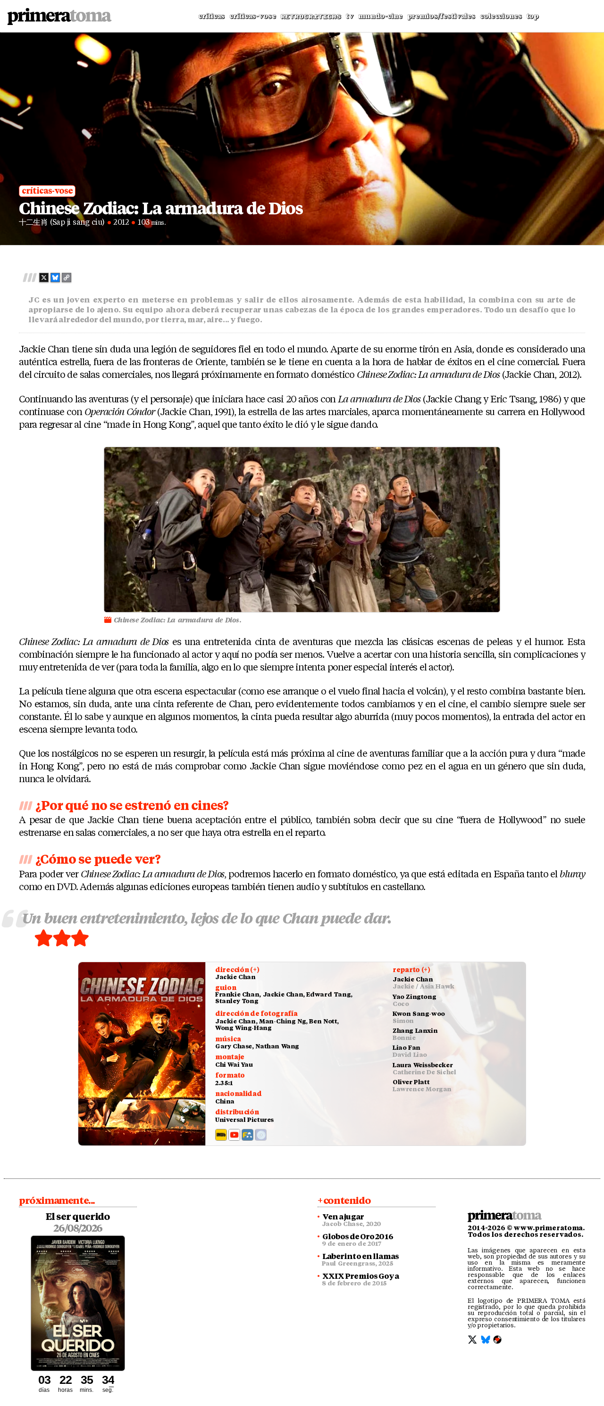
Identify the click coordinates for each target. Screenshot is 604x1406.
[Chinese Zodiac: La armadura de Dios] (142, 1053)
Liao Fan (406, 1047)
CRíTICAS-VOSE (252, 16)
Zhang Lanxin (415, 1030)
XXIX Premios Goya (360, 1276)
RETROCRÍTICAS (311, 16)
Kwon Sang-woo (419, 1013)
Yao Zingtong (414, 996)
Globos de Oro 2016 (357, 1237)
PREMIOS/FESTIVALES (441, 16)
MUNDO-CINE (380, 16)
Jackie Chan (235, 977)
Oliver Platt (411, 1082)
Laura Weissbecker (423, 1065)
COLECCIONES (500, 16)
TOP (533, 16)
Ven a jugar (343, 1217)
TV (349, 16)
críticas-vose (47, 191)
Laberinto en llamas (360, 1256)
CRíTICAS (211, 16)
